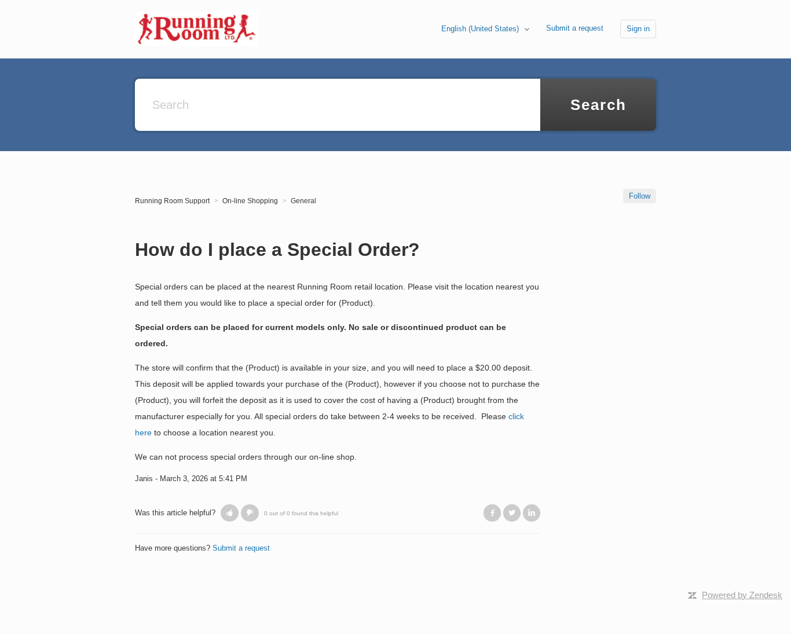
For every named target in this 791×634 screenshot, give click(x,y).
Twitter (512, 513)
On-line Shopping (250, 201)
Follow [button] (639, 196)
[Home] (196, 28)
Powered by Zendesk (742, 595)
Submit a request (574, 28)
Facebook (492, 513)
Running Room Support (172, 201)
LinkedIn (531, 513)
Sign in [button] (638, 28)
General (303, 201)
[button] (230, 513)
